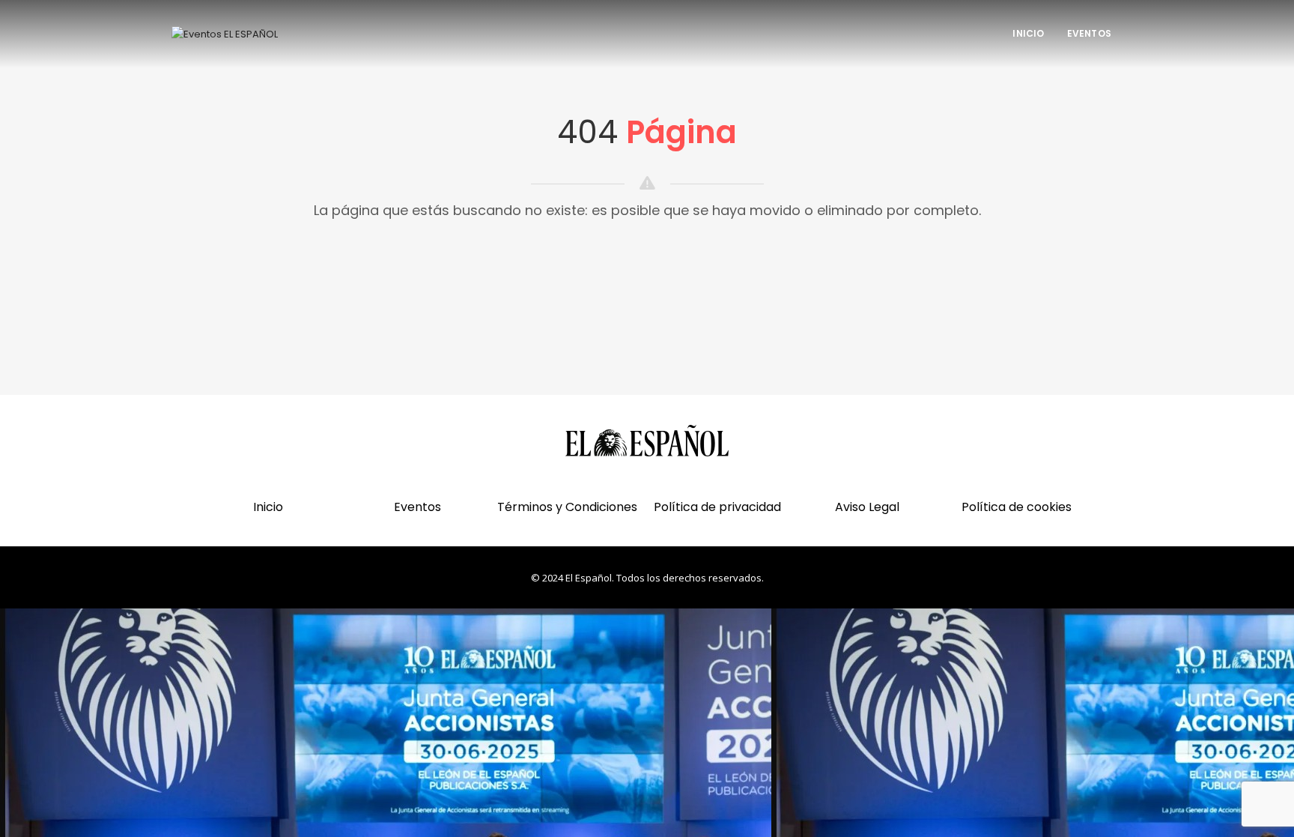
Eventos (1089, 33)
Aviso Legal (867, 507)
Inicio (1028, 33)
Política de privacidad (717, 507)
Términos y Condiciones (567, 507)
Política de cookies (1017, 507)
